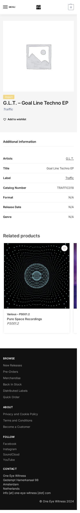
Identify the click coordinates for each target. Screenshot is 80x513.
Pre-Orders (10, 371)
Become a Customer (16, 426)
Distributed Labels (15, 390)
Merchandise (12, 378)
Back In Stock (12, 384)
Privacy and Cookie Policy (20, 414)
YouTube (9, 459)
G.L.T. (70, 158)
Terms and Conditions (17, 420)
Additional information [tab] (19, 142)
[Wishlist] (64, 248)
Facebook (9, 443)
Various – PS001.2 (18, 314)
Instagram (10, 449)
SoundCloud (11, 454)
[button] (70, 7)
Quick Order (11, 397)
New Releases (12, 365)
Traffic (8, 109)
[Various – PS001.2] (37, 276)
